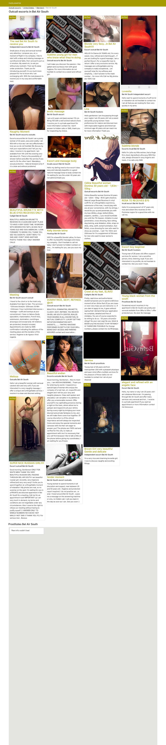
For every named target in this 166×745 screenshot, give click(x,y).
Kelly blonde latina (57, 230)
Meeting (14, 294)
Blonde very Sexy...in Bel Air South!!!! (100, 45)
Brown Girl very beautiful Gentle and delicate (98, 450)
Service (88, 360)
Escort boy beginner (133, 247)
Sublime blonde (130, 145)
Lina (86, 108)
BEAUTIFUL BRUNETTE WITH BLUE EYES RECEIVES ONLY (26, 211)
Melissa (14, 376)
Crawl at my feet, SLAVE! (98, 291)
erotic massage (55, 111)
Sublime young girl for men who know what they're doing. (64, 56)
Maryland (40, 8)
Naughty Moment (19, 131)
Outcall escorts (15, 8)
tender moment (55, 477)
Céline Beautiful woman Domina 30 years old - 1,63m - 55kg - (101, 186)
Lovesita (126, 91)
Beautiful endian (56, 373)
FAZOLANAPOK (15, 3)
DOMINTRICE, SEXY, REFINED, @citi (64, 301)
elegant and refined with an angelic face (137, 383)
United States (28, 8)
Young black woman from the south (138, 297)
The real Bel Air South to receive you (23, 42)
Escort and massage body (62, 160)
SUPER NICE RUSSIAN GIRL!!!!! (27, 463)
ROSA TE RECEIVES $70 (135, 200)
